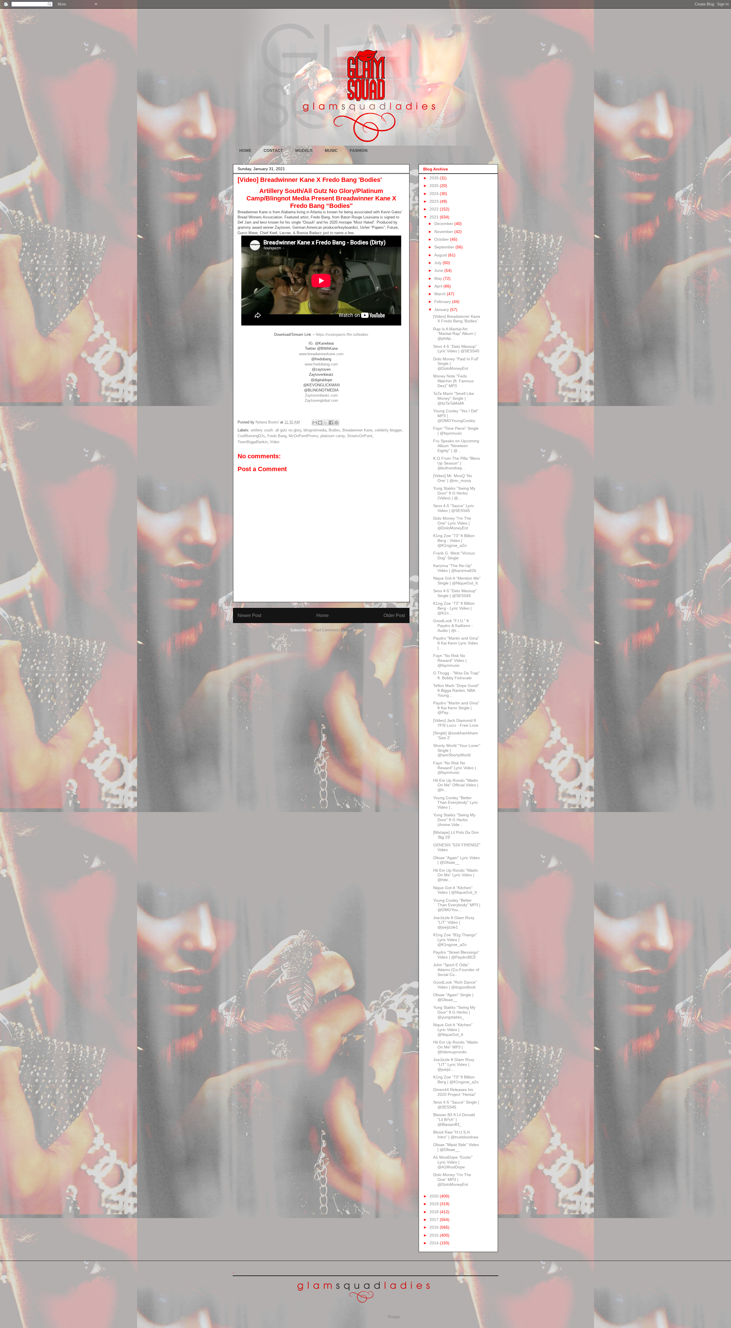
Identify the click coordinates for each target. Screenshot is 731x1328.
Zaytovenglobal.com (321, 400)
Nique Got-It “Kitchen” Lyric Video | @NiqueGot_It (453, 1029)
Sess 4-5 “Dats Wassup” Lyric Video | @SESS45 (456, 348)
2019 (434, 1204)
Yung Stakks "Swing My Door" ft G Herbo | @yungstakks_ (454, 1012)
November (444, 231)
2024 (434, 193)
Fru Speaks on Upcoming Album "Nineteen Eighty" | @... (456, 446)
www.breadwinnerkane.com (321, 354)
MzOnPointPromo (303, 436)
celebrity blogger (388, 430)
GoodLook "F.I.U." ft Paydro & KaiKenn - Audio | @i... (453, 625)
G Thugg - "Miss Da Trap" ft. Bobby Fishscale (456, 675)
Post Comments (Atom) (332, 630)
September (444, 247)
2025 (434, 185)
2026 (434, 178)
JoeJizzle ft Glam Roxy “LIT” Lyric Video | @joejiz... (453, 1064)
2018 (434, 1212)
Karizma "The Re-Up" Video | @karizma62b (454, 568)
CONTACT (273, 150)
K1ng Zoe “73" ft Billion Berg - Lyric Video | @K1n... (454, 608)
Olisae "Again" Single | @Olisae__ (453, 997)
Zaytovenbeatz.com (321, 395)
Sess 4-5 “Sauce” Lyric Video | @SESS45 (453, 508)
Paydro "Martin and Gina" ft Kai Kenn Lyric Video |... (456, 643)
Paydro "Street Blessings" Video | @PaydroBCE (456, 954)
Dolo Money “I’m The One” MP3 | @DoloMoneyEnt (452, 1179)
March (440, 294)
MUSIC (331, 150)
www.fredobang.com (321, 364)
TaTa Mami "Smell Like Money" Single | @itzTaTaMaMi (453, 398)
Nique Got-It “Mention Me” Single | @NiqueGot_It (457, 580)
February (443, 301)
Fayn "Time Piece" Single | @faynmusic (456, 430)
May (438, 278)
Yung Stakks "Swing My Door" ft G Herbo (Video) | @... (454, 493)
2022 (434, 209)
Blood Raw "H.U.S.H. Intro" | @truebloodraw (455, 1134)
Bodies (334, 430)
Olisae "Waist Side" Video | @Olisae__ (456, 1147)
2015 (434, 1235)
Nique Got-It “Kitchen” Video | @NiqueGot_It (455, 890)
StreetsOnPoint (359, 436)
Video (274, 442)
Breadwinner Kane (357, 430)
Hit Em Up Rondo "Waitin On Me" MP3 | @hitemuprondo (455, 1047)
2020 (434, 1196)
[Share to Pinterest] (336, 422)
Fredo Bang (276, 436)
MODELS (303, 150)
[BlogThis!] (320, 422)
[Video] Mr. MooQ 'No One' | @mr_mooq (452, 478)
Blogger (394, 1317)
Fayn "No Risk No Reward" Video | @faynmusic (450, 660)
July (438, 262)
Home (322, 615)
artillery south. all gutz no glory (276, 430)
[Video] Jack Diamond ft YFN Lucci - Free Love (455, 723)
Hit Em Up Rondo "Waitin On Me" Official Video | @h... (455, 785)
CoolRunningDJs (251, 436)
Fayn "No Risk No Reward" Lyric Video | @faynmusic (454, 768)
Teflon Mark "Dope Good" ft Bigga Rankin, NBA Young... (456, 690)
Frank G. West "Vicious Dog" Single (454, 555)
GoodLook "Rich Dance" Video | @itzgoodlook (455, 984)
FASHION (358, 150)
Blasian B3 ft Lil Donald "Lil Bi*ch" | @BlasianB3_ (454, 1119)
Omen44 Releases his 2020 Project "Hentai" (454, 1092)
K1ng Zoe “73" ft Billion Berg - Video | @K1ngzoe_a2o (454, 540)
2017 (434, 1219)
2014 (434, 1243)
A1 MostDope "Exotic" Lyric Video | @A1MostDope (453, 1162)
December (444, 223)
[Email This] (315, 422)
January (442, 309)
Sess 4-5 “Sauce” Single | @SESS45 (456, 1104)
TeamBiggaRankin (253, 442)
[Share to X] (325, 422)
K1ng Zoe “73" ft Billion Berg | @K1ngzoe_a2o (456, 1079)
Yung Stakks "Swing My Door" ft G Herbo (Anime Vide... (454, 820)
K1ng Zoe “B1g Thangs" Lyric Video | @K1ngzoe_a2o (455, 940)
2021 (434, 217)
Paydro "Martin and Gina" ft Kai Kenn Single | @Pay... (456, 708)
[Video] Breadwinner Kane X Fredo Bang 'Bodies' (456, 319)
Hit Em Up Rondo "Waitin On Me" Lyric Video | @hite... (455, 875)
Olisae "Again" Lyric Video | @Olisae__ (456, 860)
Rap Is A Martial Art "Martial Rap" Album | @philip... (454, 334)
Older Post (394, 615)
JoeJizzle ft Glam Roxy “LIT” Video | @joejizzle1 (453, 922)
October (442, 239)
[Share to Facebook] (331, 422)
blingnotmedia (315, 430)
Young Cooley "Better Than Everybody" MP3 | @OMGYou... (456, 905)
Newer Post (249, 615)
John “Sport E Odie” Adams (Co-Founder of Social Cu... (456, 970)
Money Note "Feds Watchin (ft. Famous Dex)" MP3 (453, 381)
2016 (434, 1227)
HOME (245, 150)
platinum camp (332, 436)
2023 (434, 201)
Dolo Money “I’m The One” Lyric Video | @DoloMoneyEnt (452, 523)
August (441, 255)
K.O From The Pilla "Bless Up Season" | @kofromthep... (456, 463)
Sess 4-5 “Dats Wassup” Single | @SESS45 (455, 593)
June (439, 270)
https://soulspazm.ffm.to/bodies (342, 334)
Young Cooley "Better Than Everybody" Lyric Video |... (455, 802)
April (438, 286)
